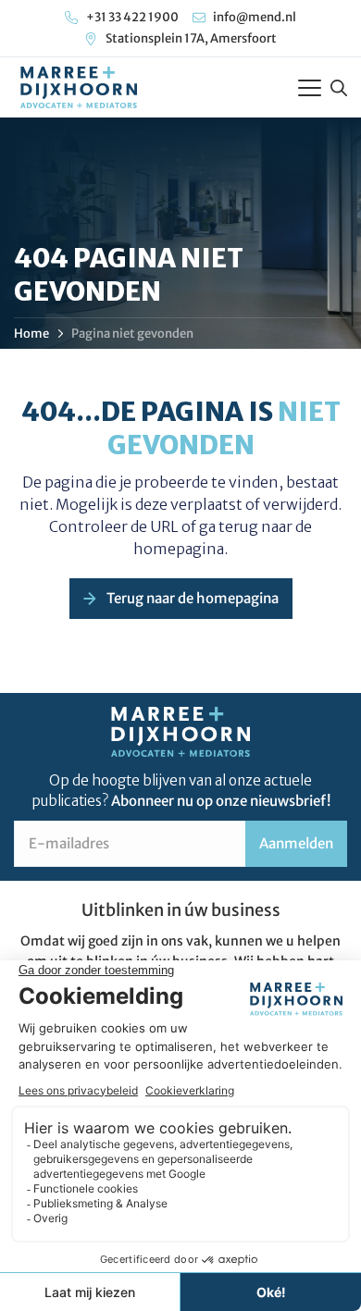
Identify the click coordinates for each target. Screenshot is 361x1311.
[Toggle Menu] (309, 88)
